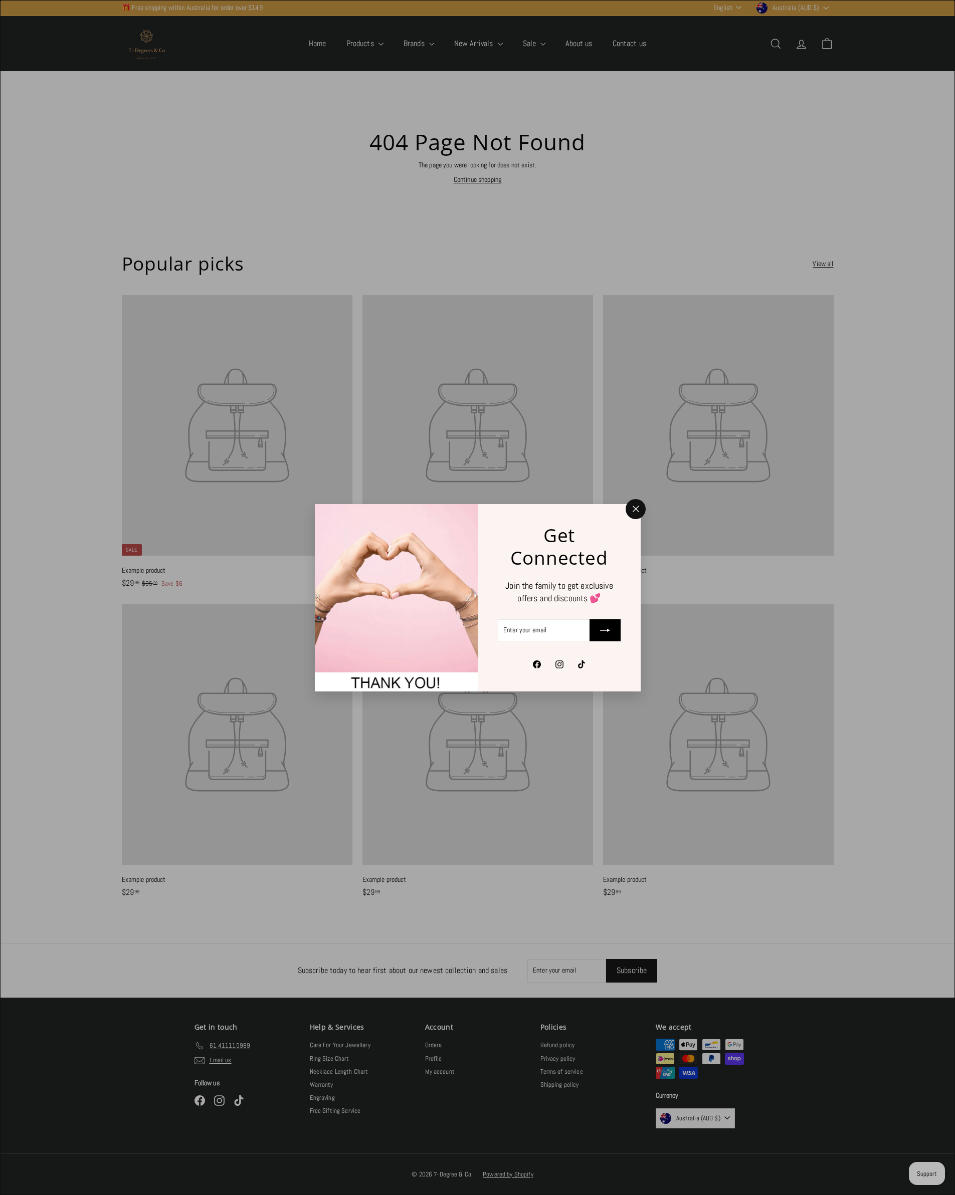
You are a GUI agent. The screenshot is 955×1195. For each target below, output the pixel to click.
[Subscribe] (605, 630)
